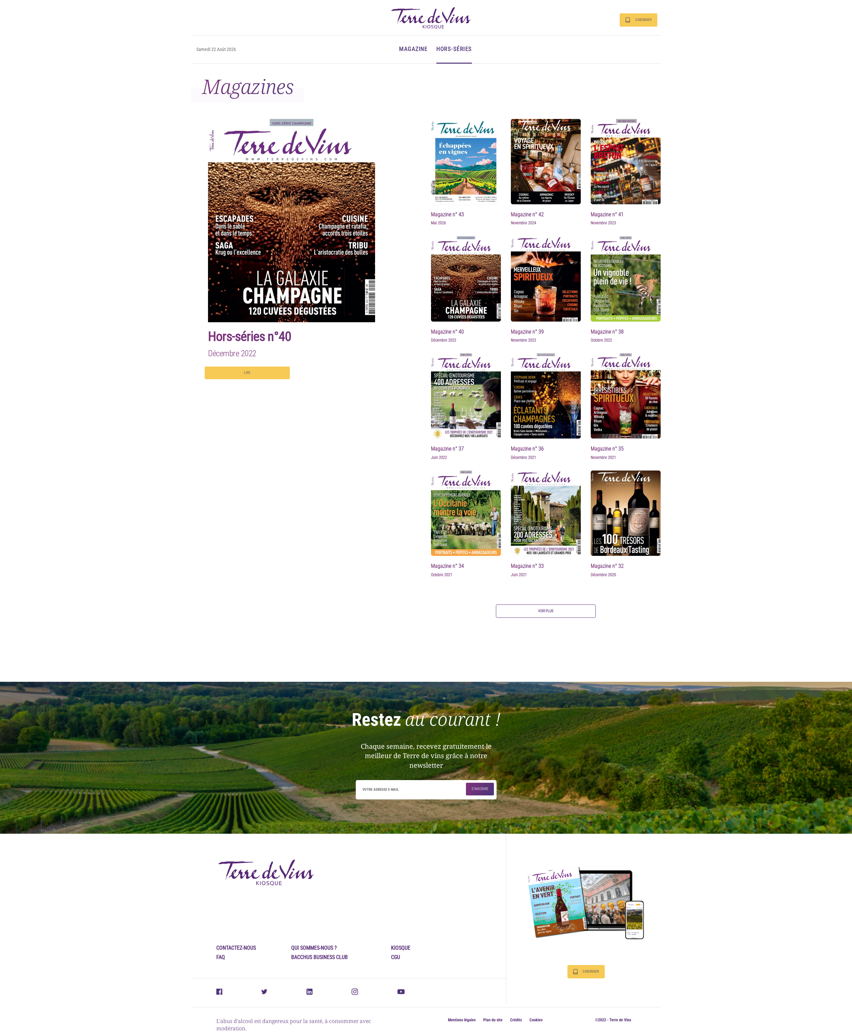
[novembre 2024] (546, 161)
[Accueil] (431, 17)
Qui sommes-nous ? (314, 948)
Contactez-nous (236, 948)
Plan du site (493, 1020)
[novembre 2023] (626, 161)
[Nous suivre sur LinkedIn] (310, 992)
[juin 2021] (546, 512)
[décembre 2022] (466, 278)
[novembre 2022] (546, 278)
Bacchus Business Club (319, 957)
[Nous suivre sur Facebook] (219, 992)
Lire (247, 373)
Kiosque (400, 948)
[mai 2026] (466, 161)
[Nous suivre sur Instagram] (354, 993)
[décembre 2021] (546, 395)
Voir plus (545, 611)
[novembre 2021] (626, 395)
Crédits (516, 1020)
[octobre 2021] (466, 512)
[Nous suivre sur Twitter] (264, 992)
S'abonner (643, 20)
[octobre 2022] (626, 278)
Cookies (536, 1020)
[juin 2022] (466, 395)
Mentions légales (462, 1020)
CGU (395, 957)
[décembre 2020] (626, 512)
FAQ (220, 957)
